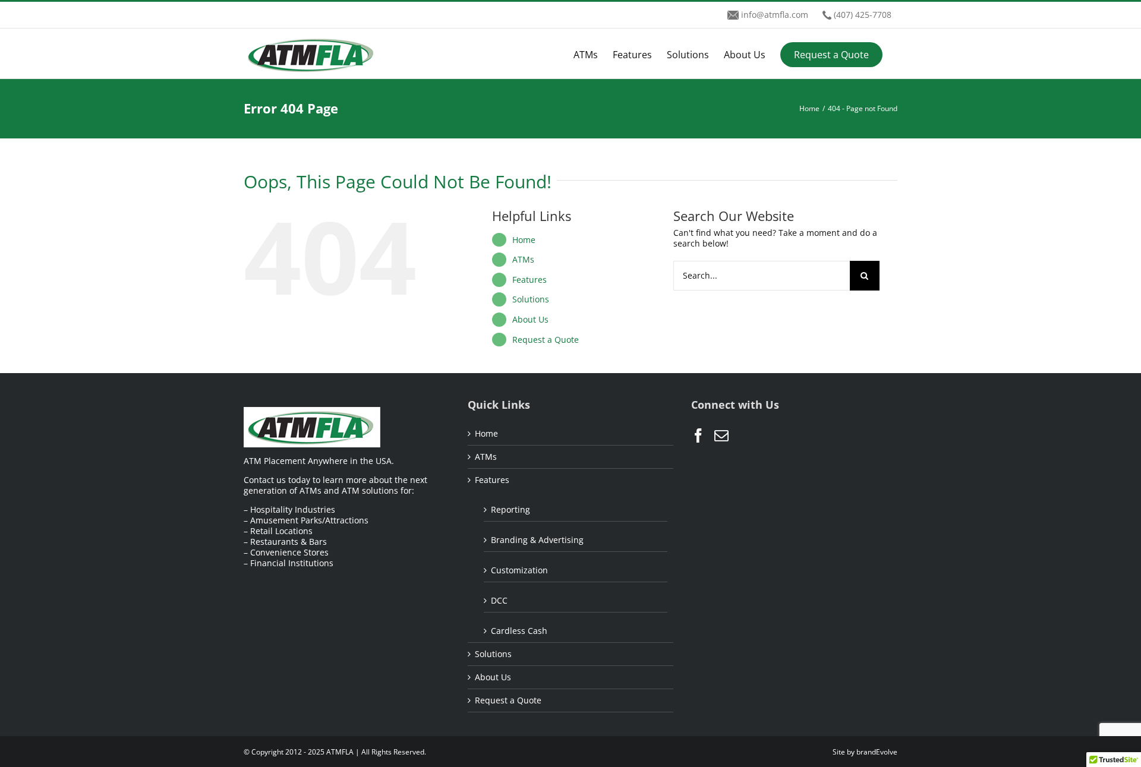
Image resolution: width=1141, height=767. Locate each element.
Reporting (510, 509)
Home (523, 239)
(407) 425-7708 (862, 14)
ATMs (523, 259)
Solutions (530, 299)
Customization (519, 570)
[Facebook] (698, 435)
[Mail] (721, 435)
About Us (530, 319)
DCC (499, 600)
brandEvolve (876, 752)
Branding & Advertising (537, 539)
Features (529, 279)
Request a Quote (545, 339)
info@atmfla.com (774, 14)
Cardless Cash (519, 630)
